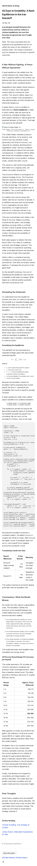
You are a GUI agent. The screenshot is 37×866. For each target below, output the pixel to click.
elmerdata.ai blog (10, 6)
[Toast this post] (3, 862)
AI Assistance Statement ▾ (13, 844)
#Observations (21, 858)
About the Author (9, 853)
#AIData (5, 858)
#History (12, 858)
